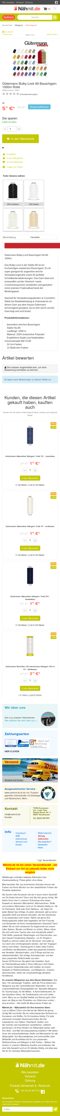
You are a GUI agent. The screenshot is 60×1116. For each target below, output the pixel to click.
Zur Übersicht (9, 32)
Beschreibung (9, 237)
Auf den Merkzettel (15, 162)
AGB (18, 835)
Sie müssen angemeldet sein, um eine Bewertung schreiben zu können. (25, 369)
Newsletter (43, 844)
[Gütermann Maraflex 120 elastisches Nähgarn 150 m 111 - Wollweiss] (30, 646)
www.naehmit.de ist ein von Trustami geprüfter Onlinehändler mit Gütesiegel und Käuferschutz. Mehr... (22, 795)
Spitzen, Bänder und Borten (20, 929)
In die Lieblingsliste (15, 158)
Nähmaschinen (42, 903)
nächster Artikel (51, 34)
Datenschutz (21, 838)
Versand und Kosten (14, 780)
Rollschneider (24, 958)
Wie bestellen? (44, 841)
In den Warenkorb (22, 139)
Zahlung (29, 2)
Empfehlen (11, 154)
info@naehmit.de (12, 814)
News (40, 847)
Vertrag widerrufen (43, 837)
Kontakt (8, 817)
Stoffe (9, 935)
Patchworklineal (13, 964)
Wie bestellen (8, 2)
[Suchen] (55, 17)
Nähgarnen (40, 969)
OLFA (12, 961)
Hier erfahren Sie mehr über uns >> (21, 720)
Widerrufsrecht (44, 832)
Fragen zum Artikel (15, 167)
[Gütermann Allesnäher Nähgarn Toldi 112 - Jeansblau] (30, 436)
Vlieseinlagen (29, 935)
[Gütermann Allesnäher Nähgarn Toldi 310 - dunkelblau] (30, 576)
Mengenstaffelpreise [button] (39, 106)
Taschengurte (26, 946)
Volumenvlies (46, 935)
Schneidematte (38, 955)
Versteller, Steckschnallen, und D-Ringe (24, 952)
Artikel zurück (8, 34)
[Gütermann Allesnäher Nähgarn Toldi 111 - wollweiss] (30, 506)
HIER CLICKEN (12, 751)
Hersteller (35, 237)
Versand (20, 2)
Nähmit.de (42, 1010)
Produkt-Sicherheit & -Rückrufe (30, 1086)
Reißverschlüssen (21, 969)
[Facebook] (56, 2)
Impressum (21, 832)
